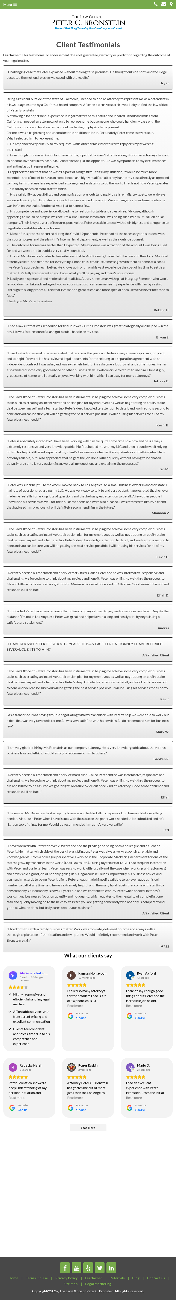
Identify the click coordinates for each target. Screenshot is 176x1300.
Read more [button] (75, 1005)
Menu (7, 4)
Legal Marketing (98, 1284)
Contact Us (156, 1278)
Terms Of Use (37, 1278)
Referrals (117, 1278)
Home (13, 1278)
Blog (136, 1278)
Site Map (71, 1284)
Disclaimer (93, 1278)
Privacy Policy (66, 1278)
